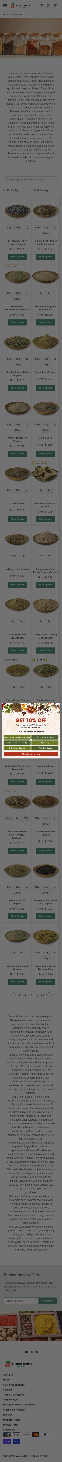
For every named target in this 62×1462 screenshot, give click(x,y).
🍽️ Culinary (45, 743)
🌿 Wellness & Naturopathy (17, 743)
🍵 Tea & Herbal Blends (45, 737)
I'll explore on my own (31, 754)
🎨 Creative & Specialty (17, 748)
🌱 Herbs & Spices (45, 748)
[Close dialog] (57, 705)
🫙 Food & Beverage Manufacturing (17, 737)
